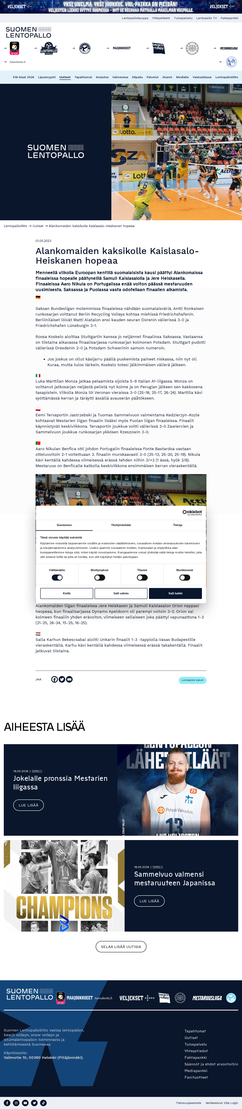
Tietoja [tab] (177, 525)
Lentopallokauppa (135, 18)
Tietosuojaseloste (188, 1103)
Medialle (182, 77)
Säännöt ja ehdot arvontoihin (211, 1064)
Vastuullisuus (202, 77)
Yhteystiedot (161, 18)
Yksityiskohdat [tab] (121, 525)
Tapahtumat (83, 77)
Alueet (167, 77)
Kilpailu (137, 77)
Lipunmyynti (47, 77)
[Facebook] (54, 679)
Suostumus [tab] (64, 525)
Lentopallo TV (206, 18)
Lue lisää (28, 805)
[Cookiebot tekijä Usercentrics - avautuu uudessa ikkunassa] (185, 513)
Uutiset (65, 77)
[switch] (99, 578)
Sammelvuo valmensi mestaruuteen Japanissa (174, 878)
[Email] (69, 679)
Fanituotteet (196, 1077)
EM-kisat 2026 (23, 77)
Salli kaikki (175, 593)
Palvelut (153, 77)
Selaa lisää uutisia (121, 946)
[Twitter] (62, 679)
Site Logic (231, 1103)
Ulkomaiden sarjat (193, 680)
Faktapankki (229, 18)
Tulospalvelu (183, 18)
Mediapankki (196, 1070)
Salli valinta (121, 593)
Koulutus (102, 77)
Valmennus (120, 77)
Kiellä (66, 593)
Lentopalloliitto (226, 77)
